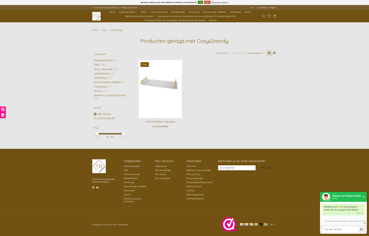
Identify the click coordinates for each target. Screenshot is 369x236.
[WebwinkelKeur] (229, 230)
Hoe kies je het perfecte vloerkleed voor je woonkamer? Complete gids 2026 (196, 16)
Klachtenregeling (195, 198)
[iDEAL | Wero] (246, 224)
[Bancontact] (251, 224)
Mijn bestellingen (163, 170)
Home (112, 12)
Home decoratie (159, 12)
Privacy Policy (193, 174)
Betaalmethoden (195, 178)
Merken (213, 20)
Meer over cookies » (220, 2)
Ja (200, 2)
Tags (103, 30)
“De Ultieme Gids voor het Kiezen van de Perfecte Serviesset (175, 20)
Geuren (248, 12)
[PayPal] (256, 224)
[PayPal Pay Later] (266, 224)
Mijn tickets (160, 174)
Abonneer (266, 167)
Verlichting (194, 12)
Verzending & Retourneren (200, 182)
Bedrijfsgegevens (195, 194)
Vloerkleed (235, 12)
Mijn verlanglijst (162, 178)
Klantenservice (194, 186)
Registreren (161, 166)
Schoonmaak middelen (214, 12)
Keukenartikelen (103, 60)
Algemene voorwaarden (199, 170)
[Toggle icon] (263, 16)
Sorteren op (239, 53)
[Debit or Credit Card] (261, 224)
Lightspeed (132, 224)
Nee (207, 2)
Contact (190, 190)
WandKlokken (178, 12)
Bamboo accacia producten (139, 16)
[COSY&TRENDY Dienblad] (160, 89)
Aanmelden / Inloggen (267, 7)
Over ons (191, 166)
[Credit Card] (242, 224)
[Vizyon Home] (96, 16)
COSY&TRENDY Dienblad (160, 121)
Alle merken (104, 113)
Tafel (96, 64)
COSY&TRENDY (106, 118)
